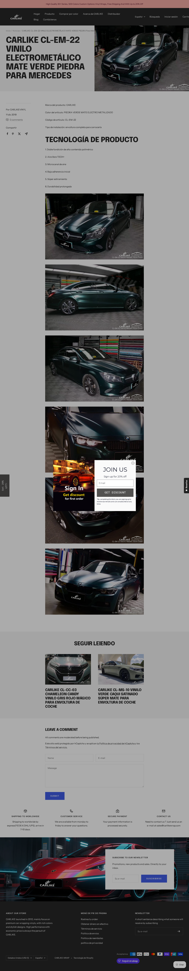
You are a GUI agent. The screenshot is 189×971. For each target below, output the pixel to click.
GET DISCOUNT (115, 492)
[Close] (133, 463)
